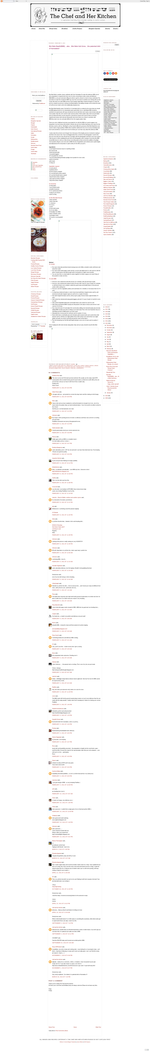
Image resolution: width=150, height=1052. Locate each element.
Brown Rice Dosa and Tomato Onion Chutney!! (112, 368)
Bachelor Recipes (35, 258)
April (108, 344)
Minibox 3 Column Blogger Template (67, 1042)
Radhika (54, 687)
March (108, 346)
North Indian (34, 147)
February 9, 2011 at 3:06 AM (62, 600)
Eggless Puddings (108, 183)
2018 (106, 307)
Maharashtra (34, 139)
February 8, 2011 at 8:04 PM (62, 387)
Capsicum (76, 365)
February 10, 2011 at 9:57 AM (62, 793)
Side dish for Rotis (108, 224)
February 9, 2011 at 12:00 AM (62, 552)
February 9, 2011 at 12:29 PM (62, 692)
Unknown (54, 415)
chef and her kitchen (57, 907)
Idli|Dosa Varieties (108, 187)
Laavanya (54, 780)
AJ (53, 644)
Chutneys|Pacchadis (108, 169)
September (110, 332)
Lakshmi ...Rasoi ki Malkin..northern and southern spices (66, 497)
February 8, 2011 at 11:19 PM (62, 493)
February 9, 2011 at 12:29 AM (62, 570)
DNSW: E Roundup (57, 525)
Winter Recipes (35, 286)
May (108, 341)
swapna (54, 613)
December (109, 325)
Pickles (105, 210)
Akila (53, 519)
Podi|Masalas (80, 366)
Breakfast (70, 365)
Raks (53, 400)
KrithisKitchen (55, 467)
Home (75, 1027)
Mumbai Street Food (36, 145)
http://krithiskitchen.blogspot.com (60, 471)
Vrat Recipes (34, 284)
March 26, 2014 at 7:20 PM (61, 976)
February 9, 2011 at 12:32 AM (62, 579)
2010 (106, 395)
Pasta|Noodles (107, 208)
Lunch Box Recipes (36, 270)
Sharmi (54, 760)
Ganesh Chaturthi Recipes (37, 300)
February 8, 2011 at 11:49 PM (62, 543)
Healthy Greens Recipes (37, 266)
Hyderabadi (34, 127)
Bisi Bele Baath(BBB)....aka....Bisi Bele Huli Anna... (112, 376)
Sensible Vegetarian (57, 565)
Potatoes (88, 366)
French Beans (89, 365)
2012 (106, 321)
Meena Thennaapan (57, 840)
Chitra (53, 806)
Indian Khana (55, 392)
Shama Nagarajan (56, 737)
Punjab (32, 149)
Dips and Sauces (107, 179)
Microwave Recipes (36, 274)
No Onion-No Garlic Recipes (38, 278)
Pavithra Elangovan (57, 447)
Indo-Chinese (34, 129)
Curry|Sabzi (106, 171)
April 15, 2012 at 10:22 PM (61, 903)
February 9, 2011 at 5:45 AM (62, 649)
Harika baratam (56, 427)
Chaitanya (54, 815)
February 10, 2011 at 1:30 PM (62, 802)
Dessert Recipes (107, 175)
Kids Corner (106, 193)
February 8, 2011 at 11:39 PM (62, 535)
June (108, 339)
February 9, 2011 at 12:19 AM (62, 561)
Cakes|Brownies (107, 165)
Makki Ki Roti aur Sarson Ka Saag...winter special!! (112, 382)
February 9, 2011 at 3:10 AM (62, 609)
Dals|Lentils (106, 173)
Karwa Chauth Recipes (37, 306)
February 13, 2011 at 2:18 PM (62, 822)
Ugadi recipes (34, 314)
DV (53, 876)
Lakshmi (54, 676)
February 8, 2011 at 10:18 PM (62, 473)
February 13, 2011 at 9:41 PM (62, 836)
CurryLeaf (54, 486)
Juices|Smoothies (108, 191)
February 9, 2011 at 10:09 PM (62, 785)
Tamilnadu (33, 153)
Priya (53, 594)
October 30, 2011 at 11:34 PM (62, 889)
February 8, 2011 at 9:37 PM (62, 443)
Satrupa (54, 662)
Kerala (32, 137)
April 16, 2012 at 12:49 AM (61, 912)
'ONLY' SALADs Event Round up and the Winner (112, 388)
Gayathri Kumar (56, 719)
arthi (53, 789)
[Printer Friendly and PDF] (97, 52)
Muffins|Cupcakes (108, 197)
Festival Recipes (35, 264)
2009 (106, 398)
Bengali (33, 123)
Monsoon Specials (35, 276)
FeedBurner (42, 103)
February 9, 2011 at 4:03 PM (62, 756)
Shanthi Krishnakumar (58, 708)
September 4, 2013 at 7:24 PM (62, 923)
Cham (53, 797)
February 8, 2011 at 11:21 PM (62, 502)
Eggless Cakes (107, 181)
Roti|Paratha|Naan (108, 216)
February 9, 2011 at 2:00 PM (62, 724)
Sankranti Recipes (35, 312)
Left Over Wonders (108, 195)
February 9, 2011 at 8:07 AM (62, 672)
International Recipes (36, 131)
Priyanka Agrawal (56, 853)
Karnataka (33, 135)
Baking (105, 161)
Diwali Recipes (35, 296)
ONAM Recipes (35, 310)
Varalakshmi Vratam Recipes (38, 316)
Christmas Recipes (36, 294)
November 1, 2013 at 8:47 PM (62, 968)
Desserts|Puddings (108, 177)
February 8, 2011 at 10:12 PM (62, 463)
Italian (32, 133)
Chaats (105, 167)
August (109, 334)
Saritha (54, 477)
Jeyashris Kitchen (56, 458)
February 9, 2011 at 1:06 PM (62, 704)
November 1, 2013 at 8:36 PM (62, 955)
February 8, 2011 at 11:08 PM (62, 482)
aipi (53, 506)
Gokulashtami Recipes (37, 302)
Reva (53, 746)
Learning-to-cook (56, 528)
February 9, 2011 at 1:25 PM (62, 715)
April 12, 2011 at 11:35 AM (61, 872)
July (108, 337)
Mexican (33, 143)
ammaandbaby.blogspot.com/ (59, 628)
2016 (106, 311)
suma (53, 696)
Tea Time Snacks (107, 232)
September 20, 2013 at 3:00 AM (63, 942)
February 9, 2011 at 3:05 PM (62, 733)
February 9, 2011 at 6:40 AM (62, 657)
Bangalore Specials (36, 121)
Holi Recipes (34, 304)
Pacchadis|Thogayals (108, 204)
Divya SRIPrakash (57, 946)
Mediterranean (34, 141)
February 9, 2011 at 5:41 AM (62, 640)
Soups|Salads (107, 226)
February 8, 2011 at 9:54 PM (62, 454)
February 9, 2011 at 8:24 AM (62, 683)
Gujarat (33, 125)
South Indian (34, 151)
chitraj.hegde (55, 583)
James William (80, 1042)
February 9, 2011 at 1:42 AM (62, 590)
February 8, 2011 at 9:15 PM (62, 411)
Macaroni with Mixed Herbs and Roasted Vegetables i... (112, 352)
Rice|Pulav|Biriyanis (55, 368)
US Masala (55, 512)
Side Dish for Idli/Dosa (109, 222)
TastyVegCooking (56, 886)
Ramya (54, 436)
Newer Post (52, 1027)
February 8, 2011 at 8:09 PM (62, 396)
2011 (106, 323)
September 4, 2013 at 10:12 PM (63, 934)
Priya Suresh (55, 635)
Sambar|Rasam (107, 220)
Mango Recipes (35, 272)
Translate (42, 326)
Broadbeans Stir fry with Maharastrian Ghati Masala (112, 358)
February (109, 348)
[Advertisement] (75, 34)
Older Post (98, 1027)
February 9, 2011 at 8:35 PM (62, 776)
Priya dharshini (56, 605)
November (109, 327)
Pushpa (54, 728)
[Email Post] (76, 364)
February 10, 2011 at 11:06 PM (62, 811)
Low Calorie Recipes (36, 268)
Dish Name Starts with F (58, 527)
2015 (106, 314)
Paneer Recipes (107, 206)
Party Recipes (34, 280)
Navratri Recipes (35, 308)
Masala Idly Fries (110, 372)
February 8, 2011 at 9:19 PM (62, 423)
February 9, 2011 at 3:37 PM (62, 742)
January (109, 392)
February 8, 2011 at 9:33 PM (62, 432)
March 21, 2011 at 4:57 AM (61, 858)
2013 (106, 318)
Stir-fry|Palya (106, 228)
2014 (106, 316)
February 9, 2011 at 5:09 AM (62, 631)
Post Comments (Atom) (62, 1030)
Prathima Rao (55, 375)
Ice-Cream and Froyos (109, 185)
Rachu (54, 622)
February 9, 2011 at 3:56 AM (62, 618)
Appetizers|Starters (108, 159)
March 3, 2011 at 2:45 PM (61, 849)
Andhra (33, 118)
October (109, 330)
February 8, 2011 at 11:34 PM (62, 515)
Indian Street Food (108, 189)
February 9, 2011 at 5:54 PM (62, 767)
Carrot (82, 365)
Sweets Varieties (107, 230)
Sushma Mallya (56, 771)
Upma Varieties (107, 234)
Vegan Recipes (35, 282)
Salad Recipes (107, 218)
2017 (106, 309)
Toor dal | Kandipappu (77, 368)
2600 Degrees (87, 1042)
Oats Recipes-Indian (108, 201)
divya (53, 653)
